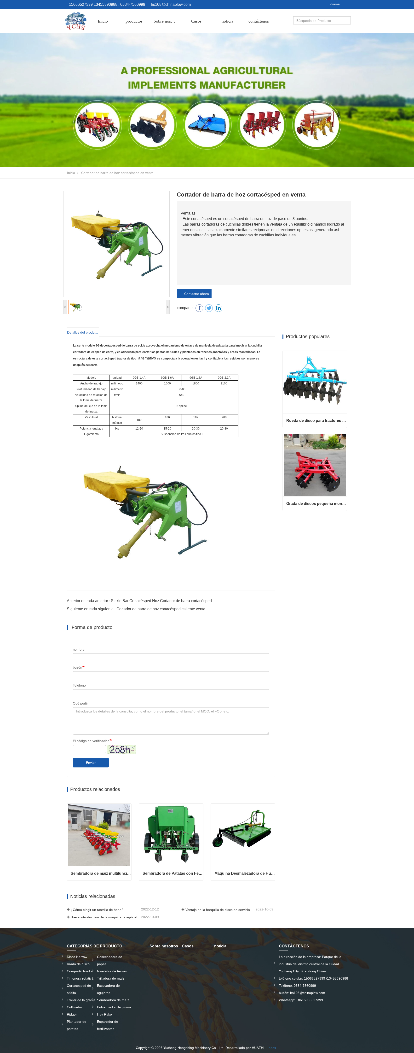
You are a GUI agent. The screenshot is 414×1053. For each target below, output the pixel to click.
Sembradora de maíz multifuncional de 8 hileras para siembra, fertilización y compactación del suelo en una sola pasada (101, 873)
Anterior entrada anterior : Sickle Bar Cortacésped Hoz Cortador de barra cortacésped (139, 601)
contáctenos (258, 21)
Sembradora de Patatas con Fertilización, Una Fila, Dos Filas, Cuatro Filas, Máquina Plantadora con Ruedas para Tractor (173, 873)
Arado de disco (78, 964)
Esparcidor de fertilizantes (107, 1025)
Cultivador (74, 1007)
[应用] (348, 21)
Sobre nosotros (166, 21)
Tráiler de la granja (81, 1000)
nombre (79, 649)
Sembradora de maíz (113, 1000)
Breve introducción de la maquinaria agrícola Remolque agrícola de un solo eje (105, 917)
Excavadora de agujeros (108, 989)
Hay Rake (104, 1014)
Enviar (91, 763)
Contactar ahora (195, 294)
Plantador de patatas (76, 1025)
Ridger (72, 1014)
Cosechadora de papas (109, 960)
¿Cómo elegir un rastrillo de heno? (97, 910)
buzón (77, 667)
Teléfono (79, 685)
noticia (227, 21)
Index (272, 1048)
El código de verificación (91, 741)
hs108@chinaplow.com (171, 4)
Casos (196, 21)
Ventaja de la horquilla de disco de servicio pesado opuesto (220, 910)
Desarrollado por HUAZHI (244, 1048)
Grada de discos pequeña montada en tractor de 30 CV (316, 504)
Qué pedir (80, 703)
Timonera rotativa (80, 978)
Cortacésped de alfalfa (79, 989)
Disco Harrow (77, 957)
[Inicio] (75, 21)
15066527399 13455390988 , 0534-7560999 (106, 4)
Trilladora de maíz (110, 978)
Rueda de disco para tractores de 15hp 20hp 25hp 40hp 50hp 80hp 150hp (316, 421)
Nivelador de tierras (112, 971)
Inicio (103, 21)
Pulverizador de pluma (114, 1007)
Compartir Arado (79, 971)
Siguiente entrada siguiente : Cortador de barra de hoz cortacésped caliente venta (136, 609)
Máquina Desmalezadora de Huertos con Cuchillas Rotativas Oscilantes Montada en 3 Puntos (244, 873)
